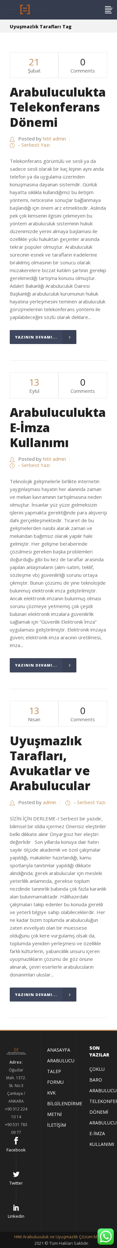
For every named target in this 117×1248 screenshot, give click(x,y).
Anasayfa (58, 1050)
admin (49, 802)
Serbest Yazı (35, 144)
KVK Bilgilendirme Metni (64, 1103)
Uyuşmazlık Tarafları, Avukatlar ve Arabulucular (50, 763)
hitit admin (54, 138)
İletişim (56, 1125)
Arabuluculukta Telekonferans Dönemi (58, 107)
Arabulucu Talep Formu (60, 1071)
